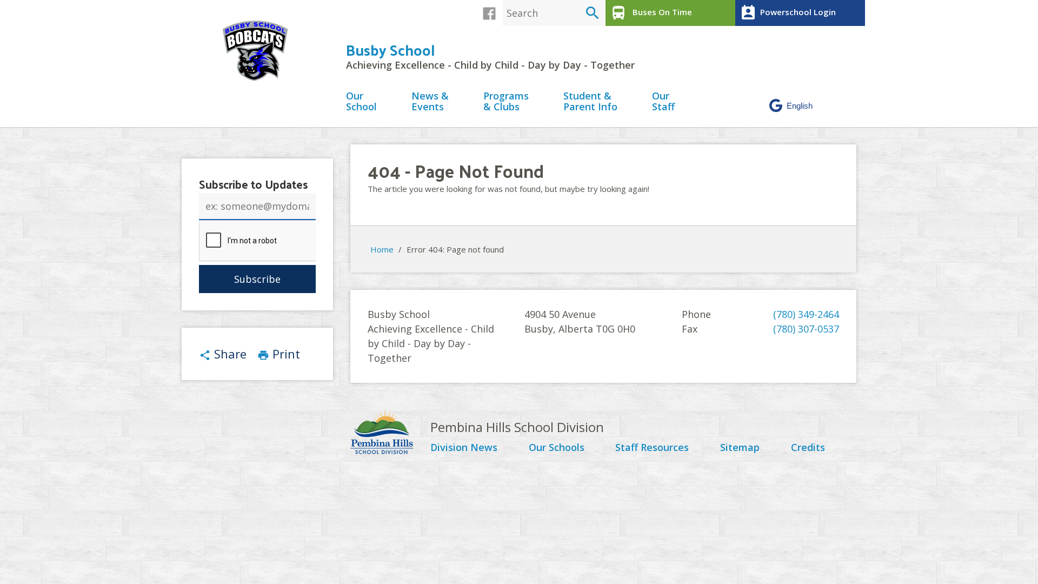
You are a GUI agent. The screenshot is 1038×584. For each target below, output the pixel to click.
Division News (463, 447)
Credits (808, 447)
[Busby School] (259, 51)
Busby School (390, 49)
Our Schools (556, 447)
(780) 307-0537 (806, 328)
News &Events (430, 102)
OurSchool (361, 102)
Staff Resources (652, 447)
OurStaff (663, 102)
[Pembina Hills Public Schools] (390, 433)
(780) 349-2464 (806, 314)
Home (382, 249)
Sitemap (740, 447)
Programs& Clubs (506, 102)
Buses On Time (651, 13)
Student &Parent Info (590, 102)
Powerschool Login (788, 13)
